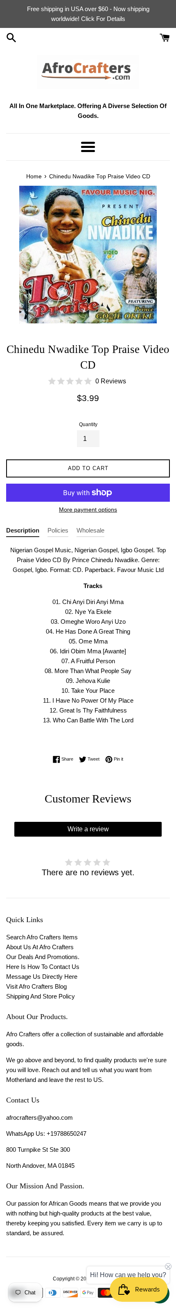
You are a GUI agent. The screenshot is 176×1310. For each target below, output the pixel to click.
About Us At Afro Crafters (40, 946)
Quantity (88, 424)
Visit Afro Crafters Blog (36, 986)
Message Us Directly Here (41, 976)
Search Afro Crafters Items (42, 937)
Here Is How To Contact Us (42, 966)
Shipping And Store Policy (40, 996)
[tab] (22, 532)
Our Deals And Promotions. (42, 956)
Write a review (88, 829)
